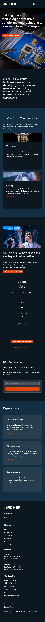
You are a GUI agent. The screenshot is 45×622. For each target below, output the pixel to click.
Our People (8, 532)
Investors (7, 539)
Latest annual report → (22, 347)
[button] (33, 4)
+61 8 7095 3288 (10, 589)
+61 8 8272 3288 (10, 583)
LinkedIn (7, 517)
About (6, 529)
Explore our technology (11, 35)
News (6, 542)
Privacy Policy (9, 607)
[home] (9, 4)
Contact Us (8, 545)
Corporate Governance (12, 604)
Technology (8, 535)
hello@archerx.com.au (12, 595)
